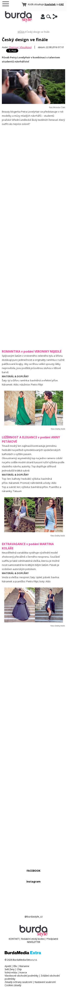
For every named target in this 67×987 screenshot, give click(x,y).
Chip (19, 969)
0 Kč (61, 4)
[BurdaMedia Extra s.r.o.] (23, 953)
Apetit (8, 966)
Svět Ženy (10, 969)
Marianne (24, 966)
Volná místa (11, 972)
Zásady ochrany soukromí (18, 982)
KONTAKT (14, 938)
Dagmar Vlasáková (20, 47)
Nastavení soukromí (45, 982)
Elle (15, 966)
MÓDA (21, 31)
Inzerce (23, 972)
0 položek (50, 4)
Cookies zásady (13, 985)
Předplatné (52, 938)
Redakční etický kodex (32, 938)
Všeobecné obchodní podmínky (21, 975)
